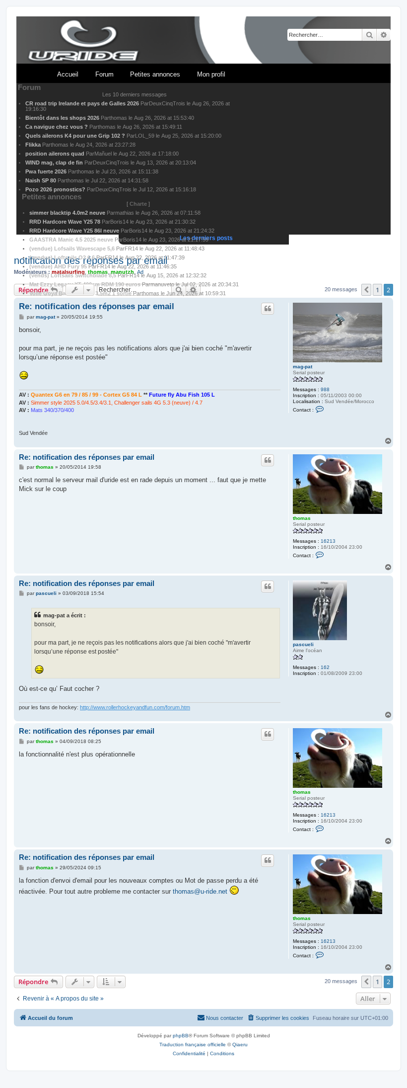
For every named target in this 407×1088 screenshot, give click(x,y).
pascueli (303, 644)
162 (325, 667)
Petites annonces (155, 74)
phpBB (181, 1035)
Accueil (67, 74)
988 (325, 389)
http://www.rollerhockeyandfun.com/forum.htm (135, 707)
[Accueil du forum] (203, 40)
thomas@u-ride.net (200, 891)
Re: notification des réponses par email (96, 306)
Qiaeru (240, 1044)
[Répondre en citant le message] (267, 309)
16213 (328, 541)
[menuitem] (278, 1018)
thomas (302, 518)
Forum (104, 74)
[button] (366, 982)
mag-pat (302, 366)
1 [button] (377, 981)
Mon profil (211, 74)
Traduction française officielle (192, 1044)
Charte (138, 204)
